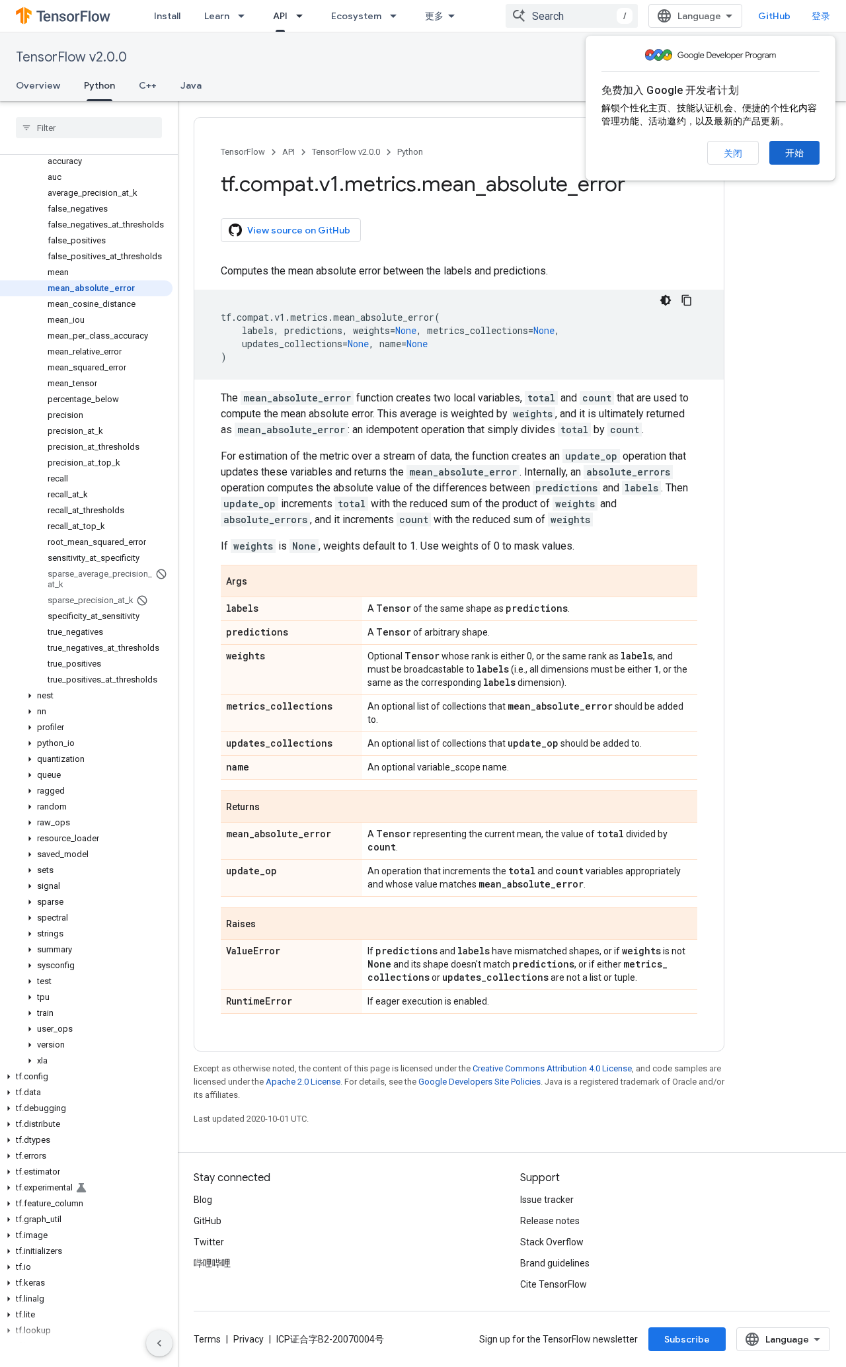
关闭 (733, 153)
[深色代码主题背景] (665, 300)
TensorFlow (243, 152)
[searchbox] (89, 127)
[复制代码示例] (686, 300)
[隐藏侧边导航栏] (159, 1343)
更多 (434, 16)
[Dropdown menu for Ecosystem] (397, 16)
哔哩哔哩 (212, 1263)
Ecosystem (356, 16)
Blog (203, 1199)
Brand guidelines (555, 1263)
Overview (38, 85)
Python (99, 85)
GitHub (774, 16)
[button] (86, 696)
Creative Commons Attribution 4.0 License (552, 1068)
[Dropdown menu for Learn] (245, 16)
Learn (216, 16)
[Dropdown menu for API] (303, 16)
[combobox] (572, 16)
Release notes (550, 1221)
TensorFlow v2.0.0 (71, 57)
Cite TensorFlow (553, 1284)
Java (191, 85)
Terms (207, 1339)
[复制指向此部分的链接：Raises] (269, 924)
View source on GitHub (298, 230)
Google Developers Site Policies (479, 1082)
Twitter (209, 1242)
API (280, 16)
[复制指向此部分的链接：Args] (260, 582)
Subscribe (687, 1339)
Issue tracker (547, 1199)
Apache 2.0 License (303, 1082)
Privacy (248, 1339)
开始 (794, 153)
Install (167, 16)
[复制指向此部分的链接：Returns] (273, 807)
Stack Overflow (552, 1242)
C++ (148, 85)
